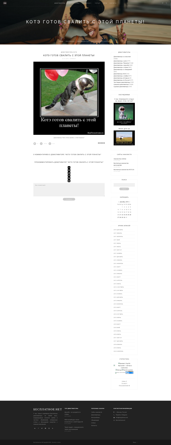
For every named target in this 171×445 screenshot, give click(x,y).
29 (122, 217)
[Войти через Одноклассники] (69, 180)
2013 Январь (118, 273)
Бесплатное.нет (47, 409)
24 (126, 214)
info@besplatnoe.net (122, 417)
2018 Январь (118, 344)
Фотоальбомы (95, 417)
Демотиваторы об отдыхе (121, 78)
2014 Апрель (118, 310)
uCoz (59, 442)
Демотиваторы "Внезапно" (122, 63)
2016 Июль (117, 334)
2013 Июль (117, 283)
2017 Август (118, 337)
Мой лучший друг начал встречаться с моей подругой (74, 420)
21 (120, 214)
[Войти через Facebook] (69, 172)
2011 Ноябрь (118, 253)
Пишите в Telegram (121, 415)
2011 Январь (118, 233)
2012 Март (117, 266)
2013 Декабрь (118, 297)
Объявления (95, 420)
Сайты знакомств (96, 412)
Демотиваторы (70, 41)
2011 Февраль (118, 236)
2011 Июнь (117, 243)
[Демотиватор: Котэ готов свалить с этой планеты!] (69, 98)
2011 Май (117, 240)
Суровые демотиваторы (121, 86)
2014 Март (117, 307)
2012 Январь (118, 260)
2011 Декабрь (118, 256)
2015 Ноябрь (118, 320)
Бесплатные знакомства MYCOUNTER (121, 164)
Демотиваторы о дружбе (121, 65)
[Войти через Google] (69, 178)
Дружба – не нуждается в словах (73, 413)
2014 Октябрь (118, 314)
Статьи (93, 423)
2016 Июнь (117, 331)
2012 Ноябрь (118, 270)
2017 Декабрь (118, 341)
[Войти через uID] (69, 167)
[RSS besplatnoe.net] (52, 428)
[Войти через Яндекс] (69, 175)
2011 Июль (117, 246)
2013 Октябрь (118, 290)
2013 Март (117, 277)
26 (130, 214)
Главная (60, 41)
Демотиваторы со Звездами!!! (123, 69)
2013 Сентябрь (119, 287)
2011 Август (118, 250)
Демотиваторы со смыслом (122, 56)
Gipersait (73, 58)
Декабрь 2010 (124, 202)
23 (124, 214)
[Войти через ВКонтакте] (69, 170)
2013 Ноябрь (118, 293)
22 (122, 214)
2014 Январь (118, 300)
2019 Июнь (117, 347)
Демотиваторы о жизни (121, 67)
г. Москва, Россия (121, 412)
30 (124, 217)
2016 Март (117, 324)
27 (118, 217)
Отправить (69, 199)
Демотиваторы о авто (120, 61)
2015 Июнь (117, 317)
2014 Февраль (118, 304)
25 (128, 214)
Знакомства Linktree (120, 159)
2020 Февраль (118, 351)
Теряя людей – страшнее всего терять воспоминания (74, 428)
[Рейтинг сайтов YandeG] (120, 372)
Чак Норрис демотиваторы (122, 82)
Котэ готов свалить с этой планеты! (102, 41)
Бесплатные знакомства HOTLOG (124, 169)
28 (120, 217)
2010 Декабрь (118, 229)
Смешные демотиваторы (121, 84)
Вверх (135, 442)
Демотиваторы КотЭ (83, 41)
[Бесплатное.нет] (5, 3)
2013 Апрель (118, 280)
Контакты (94, 425)
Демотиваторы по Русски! (122, 80)
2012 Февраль (118, 263)
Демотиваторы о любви (121, 76)
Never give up (124, 128)
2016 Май (117, 327)
